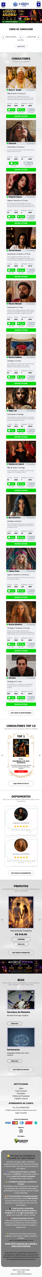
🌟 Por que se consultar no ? (21, 1157)
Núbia (21, 759)
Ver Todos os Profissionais (21, 713)
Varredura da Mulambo (18, 1012)
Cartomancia (13, 1049)
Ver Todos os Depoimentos (21, 873)
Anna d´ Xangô (15, 90)
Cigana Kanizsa (21, 823)
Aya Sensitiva (14, 517)
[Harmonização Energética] (21, 912)
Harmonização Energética (21, 931)
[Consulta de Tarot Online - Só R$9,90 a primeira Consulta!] (21, 4)
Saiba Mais (21, 46)
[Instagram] (21, 1132)
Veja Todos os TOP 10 (21, 783)
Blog (21, 980)
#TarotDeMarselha (19, 1257)
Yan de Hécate (15, 250)
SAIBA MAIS (21, 944)
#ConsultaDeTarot (20, 1253)
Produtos (21, 886)
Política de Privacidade (21, 1096)
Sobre (21, 1088)
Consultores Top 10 (21, 726)
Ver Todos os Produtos (21, 953)
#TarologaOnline (9, 1255)
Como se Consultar (21, 29)
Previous (2, 755)
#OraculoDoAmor (32, 1257)
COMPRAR (21, 939)
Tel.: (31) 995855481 (21, 1107)
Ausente (21, 771)
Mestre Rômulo (15, 304)
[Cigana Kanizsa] (21, 814)
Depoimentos (21, 796)
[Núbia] (21, 748)
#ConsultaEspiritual (13, 1259)
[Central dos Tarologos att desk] (21, 966)
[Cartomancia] (21, 1037)
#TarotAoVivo (8, 1257)
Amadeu (12, 678)
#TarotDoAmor (32, 1253)
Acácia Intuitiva (15, 624)
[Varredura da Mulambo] (21, 999)
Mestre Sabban (15, 357)
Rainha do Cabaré (16, 464)
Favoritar (32, 90)
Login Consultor (21, 1113)
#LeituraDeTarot (32, 1255)
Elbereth (12, 143)
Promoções (21, 1093)
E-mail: (21, 1110)
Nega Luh (13, 411)
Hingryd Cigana (15, 197)
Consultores (21, 58)
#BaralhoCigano (21, 1255)
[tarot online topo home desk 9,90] (21, 16)
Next (40, 755)
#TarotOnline (9, 1253)
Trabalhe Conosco (21, 1098)
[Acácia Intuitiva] (21, 845)
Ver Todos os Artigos (21, 1069)
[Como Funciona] (21, 37)
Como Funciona (21, 1091)
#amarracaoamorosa (28, 1259)
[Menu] (3, 4)
